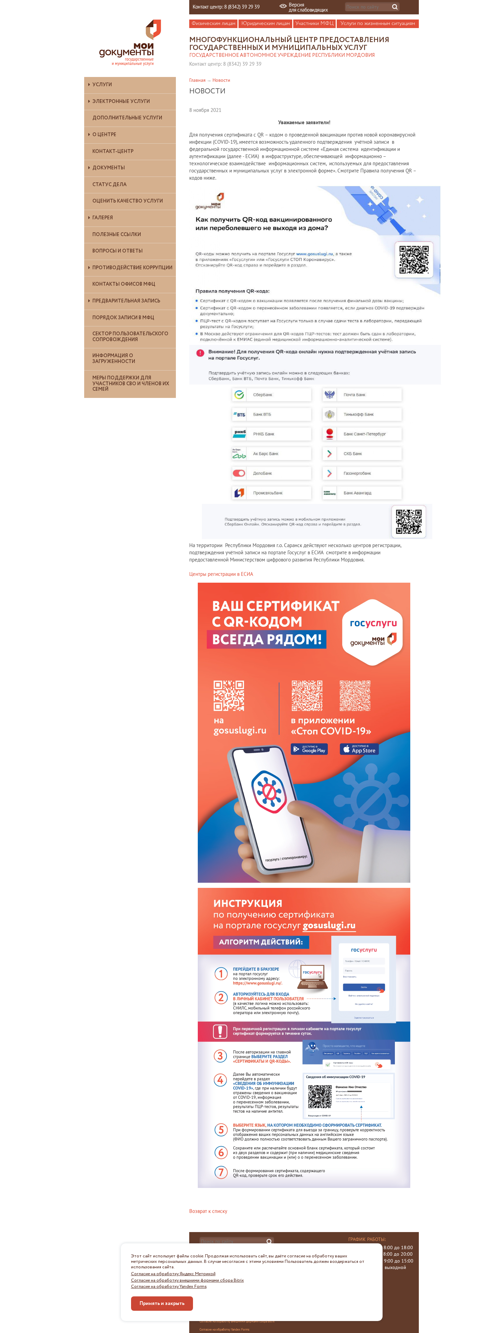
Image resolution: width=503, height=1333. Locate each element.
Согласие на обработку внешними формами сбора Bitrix (187, 1280)
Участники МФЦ (314, 23)
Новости (221, 80)
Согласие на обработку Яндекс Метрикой (173, 1274)
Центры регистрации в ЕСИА (221, 574)
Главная (197, 80)
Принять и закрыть (162, 1303)
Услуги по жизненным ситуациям (377, 23)
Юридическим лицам (265, 23)
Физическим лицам (213, 23)
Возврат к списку (208, 1211)
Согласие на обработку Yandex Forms (169, 1287)
